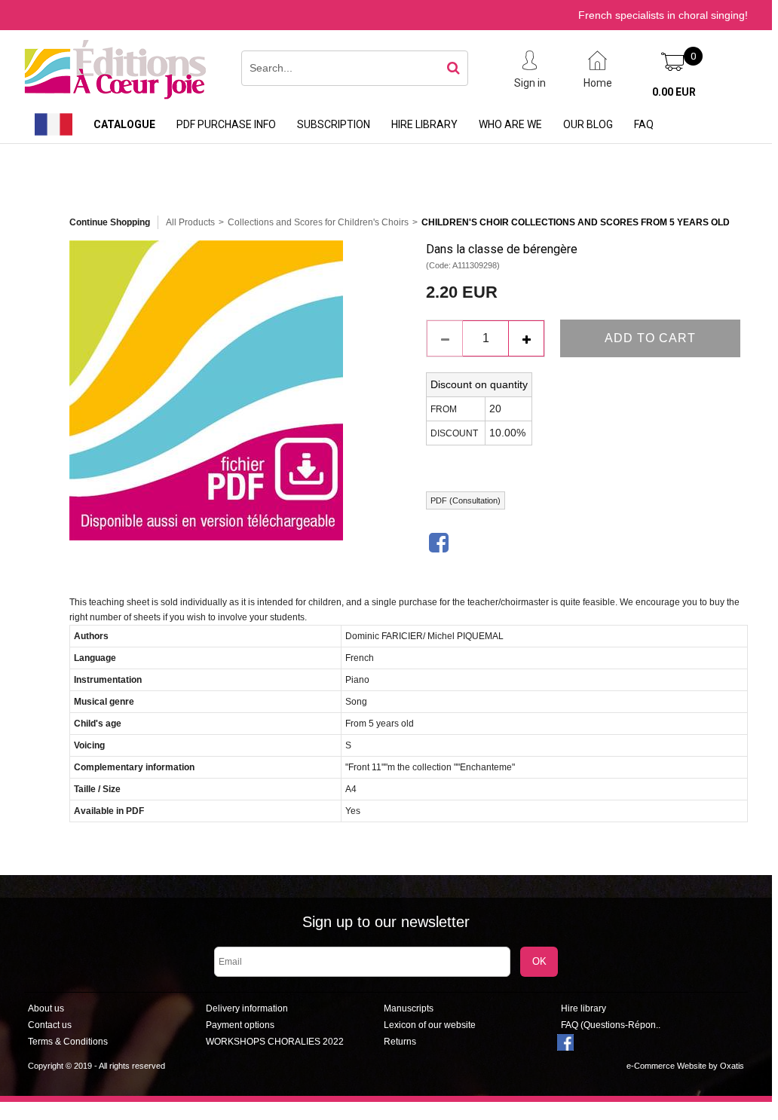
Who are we (510, 124)
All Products (190, 222)
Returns (400, 1041)
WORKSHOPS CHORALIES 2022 (275, 1041)
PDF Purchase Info (226, 124)
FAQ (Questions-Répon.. (610, 1025)
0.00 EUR (674, 92)
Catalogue (124, 124)
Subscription (333, 124)
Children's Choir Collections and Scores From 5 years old (575, 222)
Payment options (240, 1025)
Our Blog (588, 124)
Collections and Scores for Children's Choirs (318, 222)
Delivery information (247, 1008)
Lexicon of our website (430, 1025)
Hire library (424, 124)
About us (46, 1008)
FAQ (644, 124)
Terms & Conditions (68, 1041)
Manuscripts (408, 1008)
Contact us (50, 1025)
